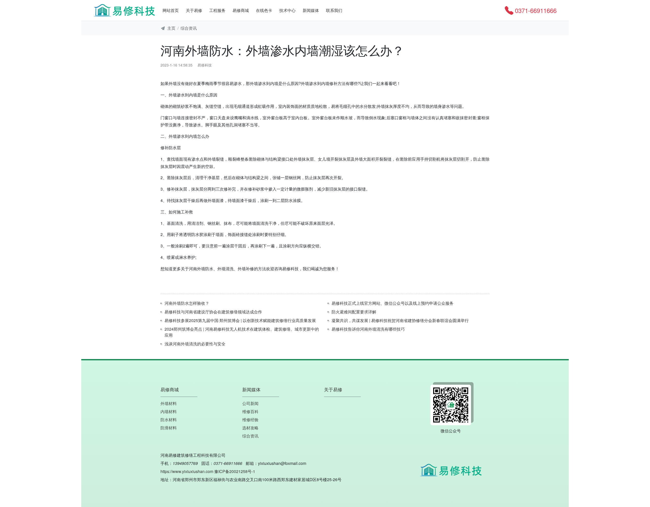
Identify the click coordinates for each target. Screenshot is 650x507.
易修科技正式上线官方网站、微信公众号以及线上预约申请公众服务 (392, 303)
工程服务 (217, 10)
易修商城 (241, 10)
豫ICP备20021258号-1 (234, 471)
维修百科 (250, 411)
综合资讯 (189, 28)
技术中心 (287, 10)
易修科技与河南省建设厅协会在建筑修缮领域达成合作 (213, 312)
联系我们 (334, 10)
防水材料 (168, 419)
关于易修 (194, 10)
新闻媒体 (311, 10)
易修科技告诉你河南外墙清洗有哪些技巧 (368, 329)
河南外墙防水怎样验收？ (187, 303)
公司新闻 (250, 403)
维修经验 (250, 419)
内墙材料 (168, 411)
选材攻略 (250, 428)
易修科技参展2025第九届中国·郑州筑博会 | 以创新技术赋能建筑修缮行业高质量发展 (240, 320)
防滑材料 (168, 428)
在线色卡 (264, 10)
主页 (171, 28)
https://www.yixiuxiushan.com (186, 471)
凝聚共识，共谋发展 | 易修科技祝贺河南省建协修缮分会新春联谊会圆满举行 (400, 320)
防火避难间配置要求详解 (354, 312)
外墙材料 (168, 403)
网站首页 (170, 10)
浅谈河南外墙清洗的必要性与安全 (195, 344)
